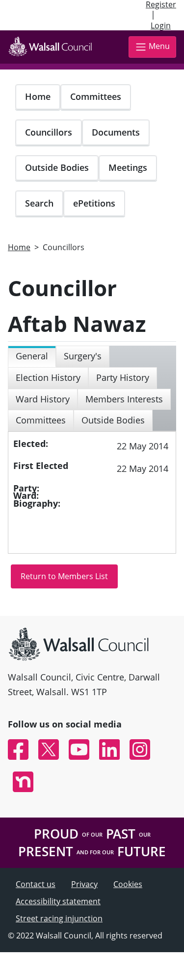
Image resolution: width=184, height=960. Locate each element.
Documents (116, 132)
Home (38, 96)
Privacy (84, 884)
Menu (159, 46)
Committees (95, 96)
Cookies (127, 884)
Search (39, 203)
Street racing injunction (59, 918)
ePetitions (94, 203)
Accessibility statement (58, 901)
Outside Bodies (57, 167)
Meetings (127, 167)
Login (161, 25)
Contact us (35, 884)
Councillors (48, 132)
